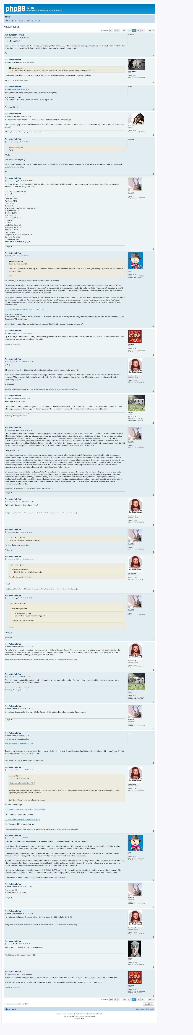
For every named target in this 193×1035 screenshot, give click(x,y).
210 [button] (138, 30)
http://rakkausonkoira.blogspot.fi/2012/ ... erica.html (24, 309)
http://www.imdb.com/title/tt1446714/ (19, 744)
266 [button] (149, 30)
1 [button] (118, 30)
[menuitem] (7, 17)
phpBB (78, 1013)
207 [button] (124, 30)
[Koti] (15, 8)
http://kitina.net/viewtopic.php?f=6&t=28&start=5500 (25, 810)
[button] (111, 30)
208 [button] (129, 30)
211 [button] (143, 30)
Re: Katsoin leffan (14, 35)
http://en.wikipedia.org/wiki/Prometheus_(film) (22, 819)
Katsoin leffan (12, 26)
